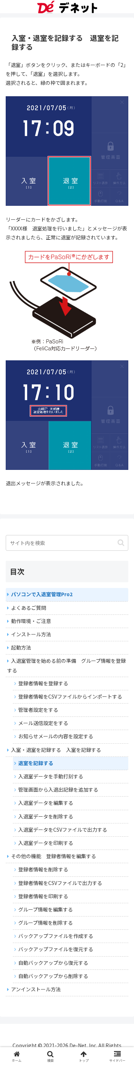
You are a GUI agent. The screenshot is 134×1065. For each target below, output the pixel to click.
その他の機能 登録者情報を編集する (53, 856)
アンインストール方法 (36, 989)
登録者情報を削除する (43, 869)
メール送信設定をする (43, 722)
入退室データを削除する (45, 816)
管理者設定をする (38, 709)
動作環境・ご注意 (31, 620)
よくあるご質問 (28, 607)
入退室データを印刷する (45, 842)
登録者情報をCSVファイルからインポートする (70, 696)
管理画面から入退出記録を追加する (58, 789)
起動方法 (21, 647)
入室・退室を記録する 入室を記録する (56, 749)
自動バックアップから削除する (53, 975)
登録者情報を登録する (43, 683)
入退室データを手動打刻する (50, 776)
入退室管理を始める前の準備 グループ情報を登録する (66, 665)
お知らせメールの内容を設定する (55, 736)
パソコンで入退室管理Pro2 (42, 594)
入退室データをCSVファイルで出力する (62, 829)
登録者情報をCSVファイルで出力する (60, 882)
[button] (121, 543)
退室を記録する (35, 763)
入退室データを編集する (45, 802)
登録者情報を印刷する (43, 896)
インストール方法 (31, 634)
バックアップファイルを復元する (55, 949)
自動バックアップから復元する (53, 962)
